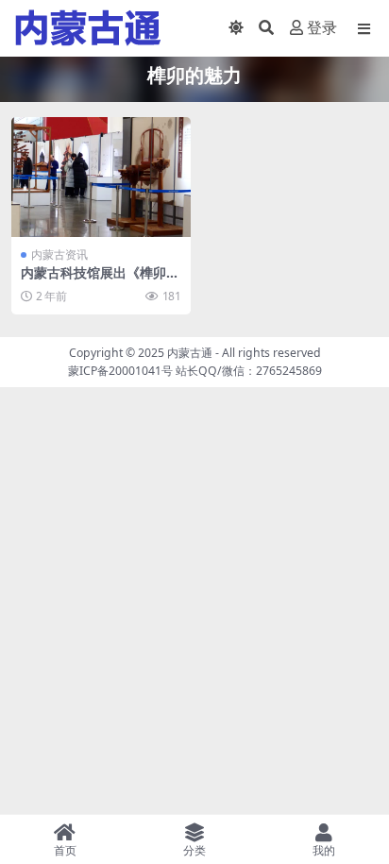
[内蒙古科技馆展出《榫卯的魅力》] (101, 177)
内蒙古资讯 (59, 254)
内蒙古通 (189, 353)
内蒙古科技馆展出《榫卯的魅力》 (100, 280)
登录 (322, 28)
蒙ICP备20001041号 (120, 371)
